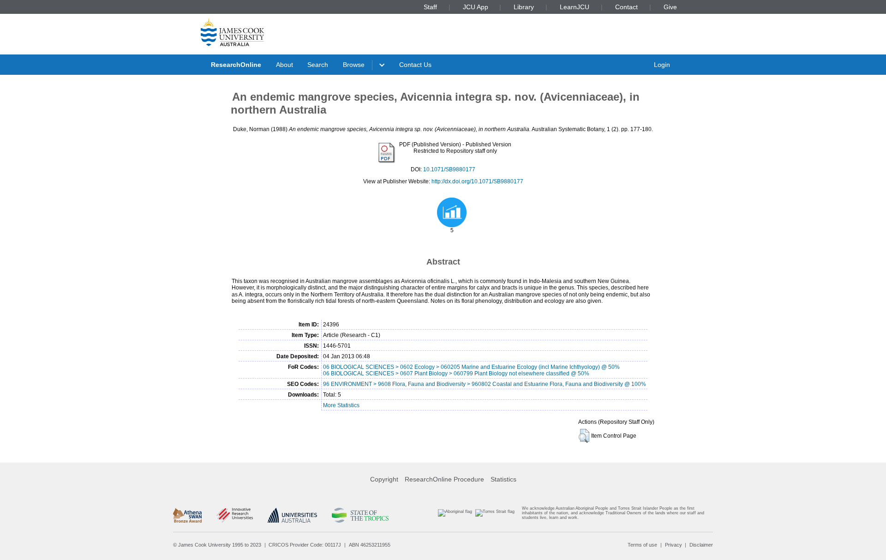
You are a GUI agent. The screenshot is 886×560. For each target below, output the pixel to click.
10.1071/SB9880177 (449, 169)
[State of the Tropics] (360, 515)
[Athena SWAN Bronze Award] (187, 515)
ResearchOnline (236, 64)
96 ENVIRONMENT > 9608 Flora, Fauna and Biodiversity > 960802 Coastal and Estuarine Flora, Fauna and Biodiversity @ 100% (484, 384)
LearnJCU (574, 7)
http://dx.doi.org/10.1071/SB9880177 (477, 181)
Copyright (384, 479)
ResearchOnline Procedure (444, 479)
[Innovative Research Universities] (234, 515)
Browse (354, 64)
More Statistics (341, 405)
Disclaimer (701, 545)
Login (662, 64)
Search (317, 64)
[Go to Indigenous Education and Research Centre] (455, 515)
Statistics (503, 479)
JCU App (475, 7)
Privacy (673, 545)
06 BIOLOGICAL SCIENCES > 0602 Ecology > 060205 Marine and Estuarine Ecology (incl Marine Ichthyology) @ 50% (471, 367)
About (284, 64)
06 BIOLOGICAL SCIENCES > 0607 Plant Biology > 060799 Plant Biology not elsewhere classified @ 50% (456, 373)
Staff (430, 7)
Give (670, 7)
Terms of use (642, 545)
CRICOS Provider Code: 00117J (305, 545)
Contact (626, 7)
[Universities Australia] (292, 515)
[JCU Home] (232, 32)
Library (524, 7)
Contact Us (415, 64)
